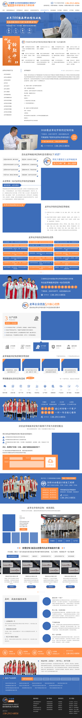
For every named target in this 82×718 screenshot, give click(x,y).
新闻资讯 (65, 10)
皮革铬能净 (77, 70)
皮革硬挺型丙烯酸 (8, 106)
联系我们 (77, 10)
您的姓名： (7, 453)
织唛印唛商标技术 (10, 10)
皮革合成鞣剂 (7, 88)
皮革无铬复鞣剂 (7, 74)
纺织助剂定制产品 (34, 10)
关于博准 (71, 10)
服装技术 (26, 10)
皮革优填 (6, 83)
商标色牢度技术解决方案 (11, 571)
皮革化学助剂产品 (44, 10)
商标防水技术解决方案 (31, 571)
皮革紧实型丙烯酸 (8, 103)
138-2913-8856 (72, 3)
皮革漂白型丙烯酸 (8, 111)
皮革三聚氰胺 (7, 91)
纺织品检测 (53, 10)
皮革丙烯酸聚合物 (8, 97)
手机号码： (28, 453)
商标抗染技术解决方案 (70, 571)
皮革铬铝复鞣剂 (7, 80)
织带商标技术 (20, 10)
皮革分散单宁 (7, 85)
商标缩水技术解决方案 (51, 571)
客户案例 (60, 10)
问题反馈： (7, 456)
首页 (4, 10)
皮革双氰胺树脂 (7, 94)
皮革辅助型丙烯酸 (8, 109)
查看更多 (12, 581)
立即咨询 (23, 524)
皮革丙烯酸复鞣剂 (8, 114)
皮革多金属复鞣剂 (8, 77)
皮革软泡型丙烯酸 (8, 100)
